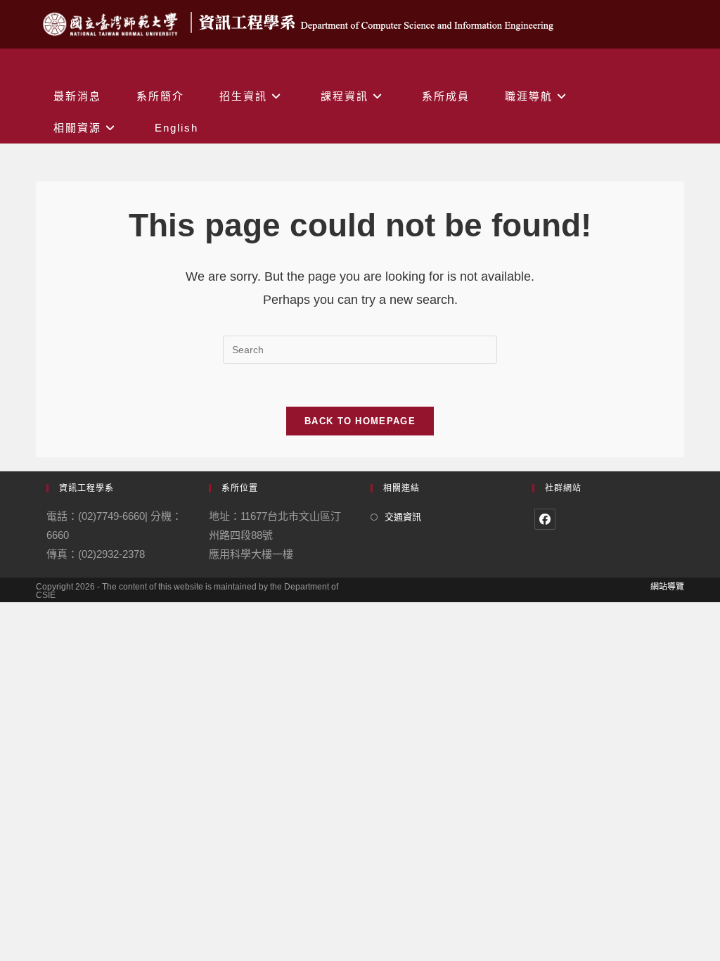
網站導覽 (667, 587)
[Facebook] (544, 519)
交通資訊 (403, 516)
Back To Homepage (360, 421)
